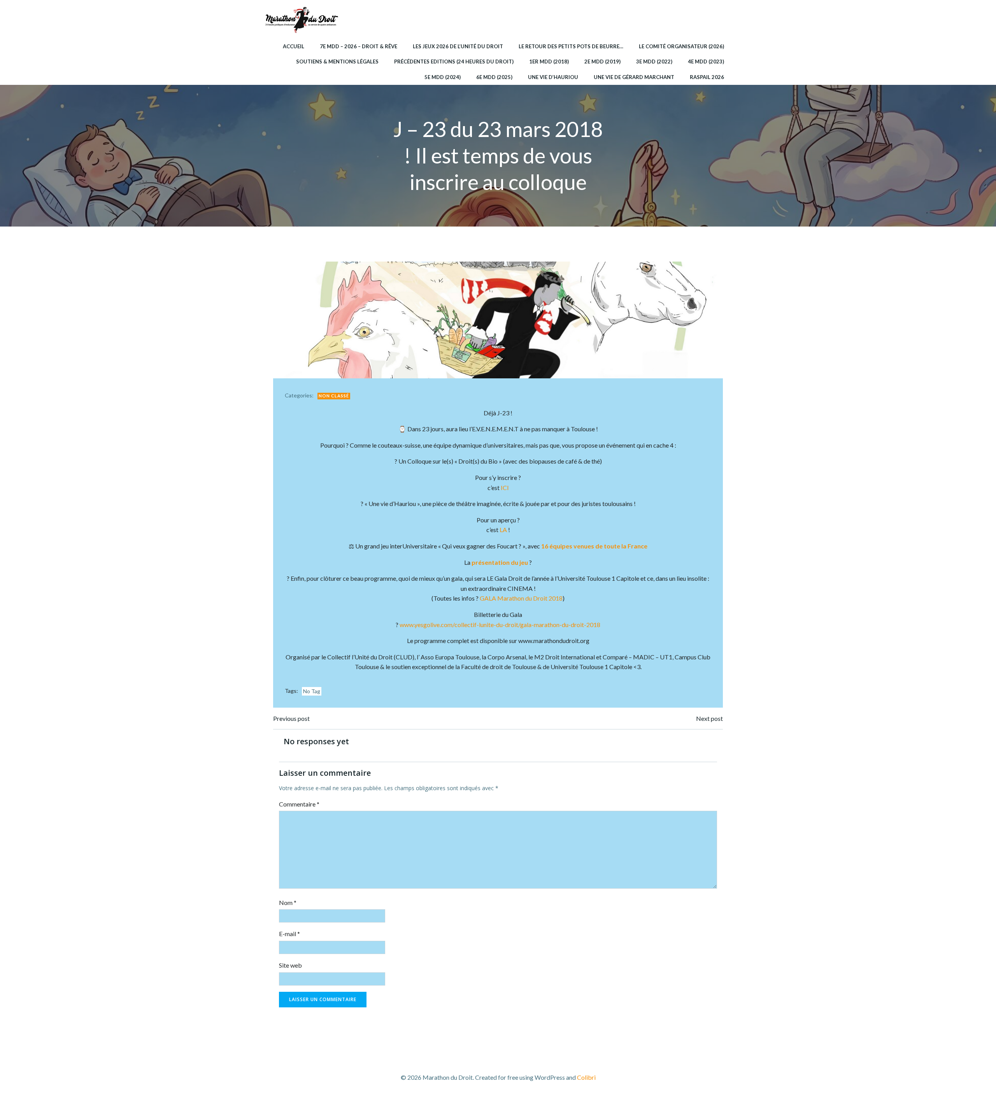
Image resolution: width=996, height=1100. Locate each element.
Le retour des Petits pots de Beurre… (571, 46)
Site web (290, 965)
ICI (505, 487)
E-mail (289, 933)
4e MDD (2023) (706, 61)
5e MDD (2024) (442, 77)
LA (503, 529)
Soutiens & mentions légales (337, 61)
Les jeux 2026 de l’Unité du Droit (458, 46)
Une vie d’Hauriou (553, 77)
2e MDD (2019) (602, 61)
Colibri (586, 1077)
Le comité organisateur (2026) (681, 46)
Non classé (334, 395)
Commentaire (299, 804)
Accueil (293, 46)
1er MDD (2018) (549, 61)
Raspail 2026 (707, 77)
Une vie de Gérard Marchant (634, 77)
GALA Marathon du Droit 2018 (521, 598)
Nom (287, 902)
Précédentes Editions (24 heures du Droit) (454, 61)
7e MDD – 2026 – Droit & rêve (358, 46)
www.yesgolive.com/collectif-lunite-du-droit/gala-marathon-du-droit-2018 (500, 624)
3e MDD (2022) (654, 61)
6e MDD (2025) (494, 77)
